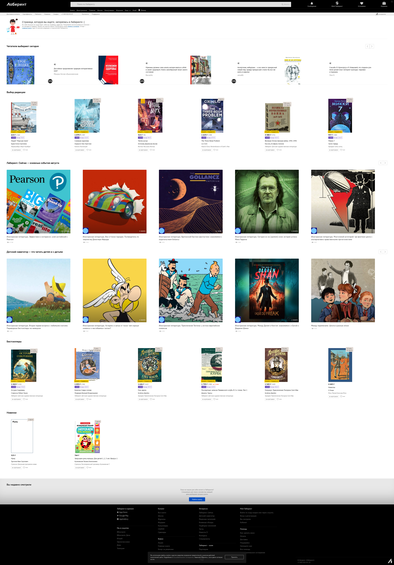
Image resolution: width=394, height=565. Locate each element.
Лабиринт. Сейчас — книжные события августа (33, 163)
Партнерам (203, 549)
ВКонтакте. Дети (123, 535)
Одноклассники (123, 542)
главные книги (27, 28)
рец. (34, 103)
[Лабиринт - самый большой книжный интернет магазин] (36, 3)
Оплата (243, 536)
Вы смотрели (245, 519)
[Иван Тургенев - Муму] (22, 452)
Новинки (12, 412)
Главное (92, 10)
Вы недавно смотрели (19, 484)
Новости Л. (203, 532)
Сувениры (162, 532)
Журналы (162, 519)
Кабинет (243, 522)
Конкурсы (203, 535)
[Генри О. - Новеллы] (340, 381)
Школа (100, 10)
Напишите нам (246, 546)
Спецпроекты (204, 539)
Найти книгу (197, 499)
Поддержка (96, 14)
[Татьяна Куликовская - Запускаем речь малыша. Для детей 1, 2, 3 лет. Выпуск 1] (87, 452)
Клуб (134, 10)
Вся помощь (245, 549)
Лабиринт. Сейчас (206, 512)
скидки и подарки (73, 26)
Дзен (119, 545)
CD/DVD (161, 529)
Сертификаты (27, 14)
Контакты (85, 14)
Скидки (55, 14)
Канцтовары (109, 10)
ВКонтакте (121, 532)
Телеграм (120, 548)
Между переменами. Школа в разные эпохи (330, 326)
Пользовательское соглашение (252, 552)
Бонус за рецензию (166, 549)
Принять (234, 557)
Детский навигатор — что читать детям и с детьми (35, 252)
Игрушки (119, 10)
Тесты (201, 529)
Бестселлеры (14, 341)
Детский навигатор (207, 516)
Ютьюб (120, 538)
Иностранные (82, 10)
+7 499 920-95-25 (67, 14)
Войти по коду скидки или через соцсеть (256, 512)
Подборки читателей (207, 526)
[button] (367, 46)
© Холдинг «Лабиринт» (306, 560)
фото (34, 104)
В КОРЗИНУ (16, 150)
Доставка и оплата (13, 14)
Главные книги (164, 546)
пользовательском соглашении (183, 557)
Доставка (244, 539)
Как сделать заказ (247, 533)
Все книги (162, 512)
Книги (72, 10)
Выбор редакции (16, 92)
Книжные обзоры (206, 522)
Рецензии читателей (207, 519)
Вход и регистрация (248, 516)
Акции (160, 543)
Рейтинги (38, 14)
